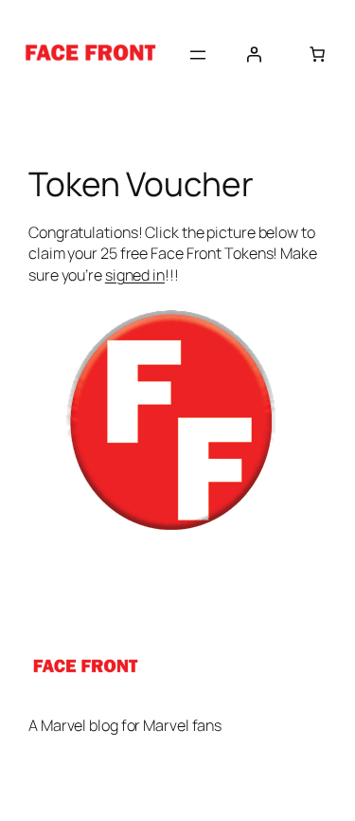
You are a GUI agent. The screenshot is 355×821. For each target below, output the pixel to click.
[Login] (254, 54)
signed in (135, 275)
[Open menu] (197, 55)
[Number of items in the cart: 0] (317, 54)
